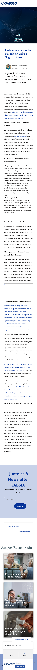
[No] (35, 662)
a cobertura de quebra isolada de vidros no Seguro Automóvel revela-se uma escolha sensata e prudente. (18, 115)
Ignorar (18, 663)
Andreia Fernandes (19, 65)
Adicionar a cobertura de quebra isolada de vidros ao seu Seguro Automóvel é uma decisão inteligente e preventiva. (18, 367)
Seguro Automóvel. (20, 136)
